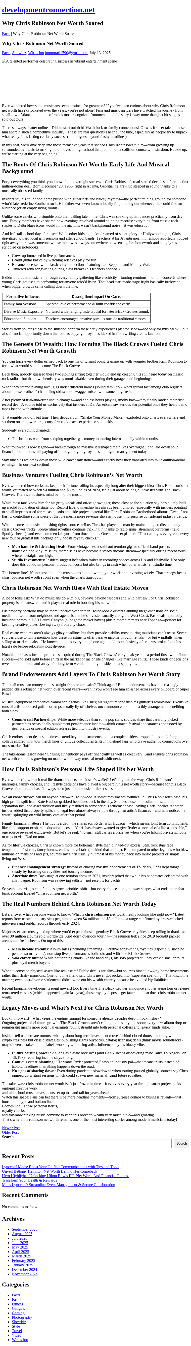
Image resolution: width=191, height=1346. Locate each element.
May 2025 (20, 1247)
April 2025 (20, 1252)
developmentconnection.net (48, 9)
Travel (17, 1331)
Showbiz (19, 53)
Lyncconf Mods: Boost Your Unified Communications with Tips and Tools (60, 1167)
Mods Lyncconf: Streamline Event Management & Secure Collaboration (58, 1185)
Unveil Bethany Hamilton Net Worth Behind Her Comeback (49, 1171)
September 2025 (25, 1229)
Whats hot (36, 53)
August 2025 (22, 1234)
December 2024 (24, 1269)
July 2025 (19, 1238)
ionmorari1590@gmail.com (66, 53)
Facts (6, 33)
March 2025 (21, 1256)
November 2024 (25, 1274)
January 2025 (22, 1265)
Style (16, 1326)
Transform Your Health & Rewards (29, 1180)
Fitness (17, 1304)
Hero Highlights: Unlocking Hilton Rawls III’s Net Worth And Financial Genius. (65, 1176)
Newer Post (11, 1128)
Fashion (18, 1299)
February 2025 (23, 1260)
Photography (22, 1317)
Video (16, 1335)
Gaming (18, 1313)
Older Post (10, 1132)
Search (8, 1137)
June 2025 (20, 1243)
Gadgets (18, 1308)
